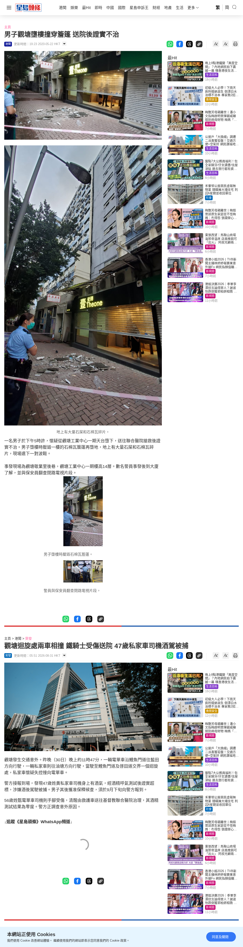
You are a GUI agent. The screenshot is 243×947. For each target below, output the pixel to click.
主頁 (7, 27)
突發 (28, 638)
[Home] (28, 7)
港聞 (18, 638)
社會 (209, 197)
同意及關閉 (220, 937)
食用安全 (211, 99)
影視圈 (210, 124)
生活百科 (211, 75)
